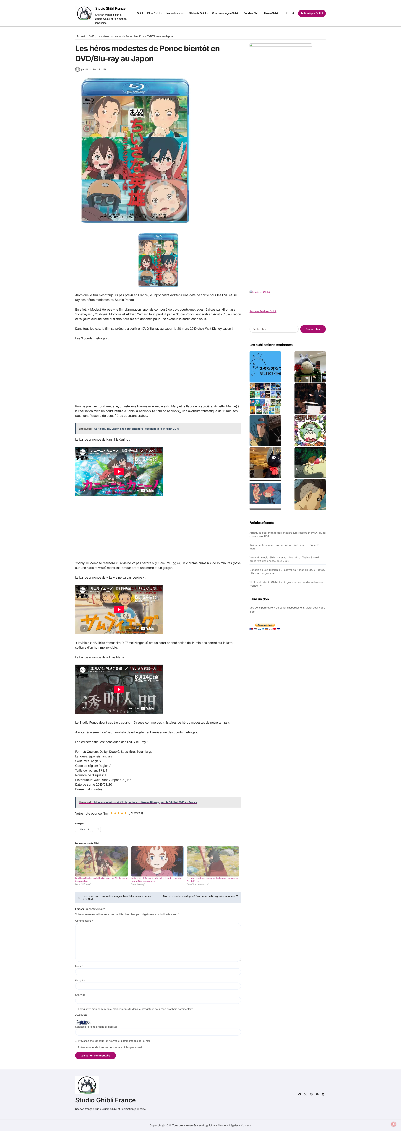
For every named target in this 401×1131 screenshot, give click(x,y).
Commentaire (84, 920)
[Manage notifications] (393, 1124)
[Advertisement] (159, 372)
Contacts (246, 1125)
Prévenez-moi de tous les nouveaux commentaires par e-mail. (114, 1040)
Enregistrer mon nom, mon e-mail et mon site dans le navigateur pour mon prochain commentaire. (136, 1009)
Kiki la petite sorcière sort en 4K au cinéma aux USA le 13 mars (284, 546)
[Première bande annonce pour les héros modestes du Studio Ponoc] (213, 861)
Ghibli (140, 13)
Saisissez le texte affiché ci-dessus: (96, 1026)
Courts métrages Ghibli (225, 13)
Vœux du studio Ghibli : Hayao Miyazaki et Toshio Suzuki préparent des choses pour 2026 (284, 559)
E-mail (80, 980)
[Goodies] (265, 494)
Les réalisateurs (174, 13)
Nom (79, 966)
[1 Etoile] (111, 813)
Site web (80, 994)
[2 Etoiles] (115, 813)
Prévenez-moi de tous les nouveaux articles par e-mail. (110, 1047)
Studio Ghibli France (110, 8)
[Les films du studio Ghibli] (265, 366)
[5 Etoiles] (125, 813)
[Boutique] (265, 398)
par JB (84, 69)
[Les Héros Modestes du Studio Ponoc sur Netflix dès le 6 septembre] (101, 861)
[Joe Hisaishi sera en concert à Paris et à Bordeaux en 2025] (310, 398)
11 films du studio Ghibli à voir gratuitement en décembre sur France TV (286, 584)
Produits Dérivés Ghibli (263, 311)
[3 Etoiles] (118, 813)
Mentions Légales (228, 1125)
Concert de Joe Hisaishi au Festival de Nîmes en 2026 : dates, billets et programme (287, 571)
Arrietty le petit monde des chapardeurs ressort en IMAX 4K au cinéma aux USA (287, 534)
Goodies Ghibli (252, 13)
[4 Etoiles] (122, 813)
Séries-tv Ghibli (197, 13)
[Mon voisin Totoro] (310, 462)
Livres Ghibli (271, 13)
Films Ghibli (153, 13)
